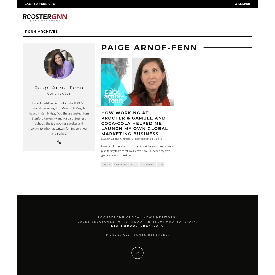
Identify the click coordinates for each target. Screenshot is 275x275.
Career (107, 164)
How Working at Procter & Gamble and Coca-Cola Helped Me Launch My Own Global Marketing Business (134, 123)
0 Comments (148, 164)
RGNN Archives (41, 32)
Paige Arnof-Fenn (115, 139)
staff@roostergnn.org (137, 225)
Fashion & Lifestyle (125, 164)
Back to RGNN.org (40, 3)
